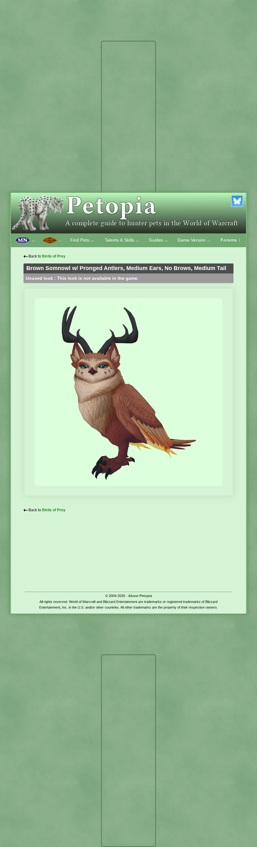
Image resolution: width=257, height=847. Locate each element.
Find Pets (82, 240)
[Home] (128, 213)
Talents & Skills (122, 240)
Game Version (194, 240)
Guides (158, 240)
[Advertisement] (128, 137)
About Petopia (140, 596)
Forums (231, 239)
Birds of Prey (54, 256)
